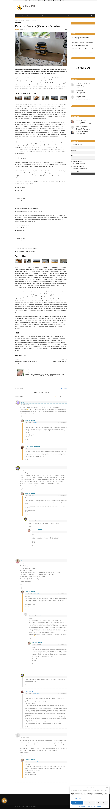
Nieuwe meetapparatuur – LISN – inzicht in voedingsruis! (26, 362)
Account (71, 15)
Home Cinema (46, 15)
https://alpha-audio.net (29, 372)
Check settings (102, 803)
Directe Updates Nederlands (79, 168)
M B (72, 45)
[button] (107, 788)
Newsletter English (77, 161)
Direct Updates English (78, 166)
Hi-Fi (18, 15)
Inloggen (64, 388)
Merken (65, 15)
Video (61, 15)
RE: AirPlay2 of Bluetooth (82, 126)
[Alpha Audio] (26, 7)
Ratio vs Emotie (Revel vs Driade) (37, 26)
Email (72, 155)
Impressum (99, 806)
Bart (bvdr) (24, 560)
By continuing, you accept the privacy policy (82, 171)
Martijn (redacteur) (76, 37)
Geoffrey (17, 29)
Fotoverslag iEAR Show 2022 (60, 361)
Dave (22, 402)
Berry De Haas (81, 123)
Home (16, 20)
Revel (25, 355)
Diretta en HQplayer (81, 120)
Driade (20, 355)
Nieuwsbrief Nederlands (78, 163)
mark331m (24, 735)
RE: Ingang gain (79, 90)
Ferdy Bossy (74, 42)
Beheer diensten (78, 798)
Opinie (20, 22)
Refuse (90, 803)
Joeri (79, 134)
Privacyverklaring (91, 806)
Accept (77, 803)
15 (66, 29)
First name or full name (76, 144)
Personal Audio (35, 15)
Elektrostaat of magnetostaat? (86, 42)
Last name (73, 150)
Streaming (26, 15)
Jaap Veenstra (29, 446)
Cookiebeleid (82, 806)
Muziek (55, 15)
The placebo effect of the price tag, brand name (84, 84)
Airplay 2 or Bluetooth (81, 96)
